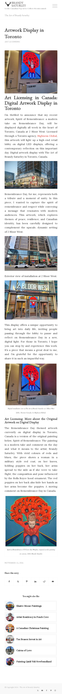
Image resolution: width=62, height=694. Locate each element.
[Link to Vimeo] (51, 690)
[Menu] (53, 5)
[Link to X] (38, 690)
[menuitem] (53, 5)
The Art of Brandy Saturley (17, 15)
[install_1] (31, 71)
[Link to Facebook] (46, 690)
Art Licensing (12, 41)
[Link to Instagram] (55, 690)
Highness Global (47, 136)
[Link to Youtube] (42, 690)
